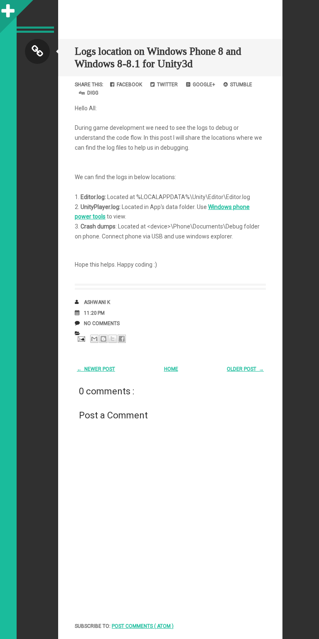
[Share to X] (112, 339)
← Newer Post (96, 369)
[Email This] (94, 339)
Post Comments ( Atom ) (143, 626)
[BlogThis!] (103, 339)
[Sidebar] (8, 8)
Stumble (240, 84)
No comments (102, 323)
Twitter (166, 84)
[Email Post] (80, 338)
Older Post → (245, 369)
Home (171, 369)
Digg (91, 93)
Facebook (128, 84)
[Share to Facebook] (122, 339)
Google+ (202, 84)
